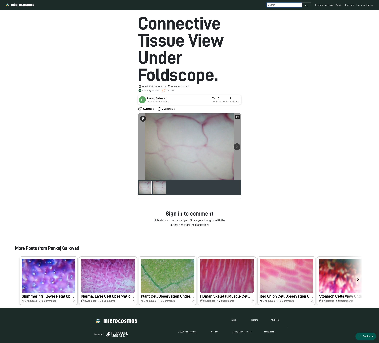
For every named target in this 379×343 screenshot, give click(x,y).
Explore (319, 5)
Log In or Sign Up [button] (364, 5)
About (339, 5)
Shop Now (349, 5)
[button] (49, 280)
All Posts (329, 5)
